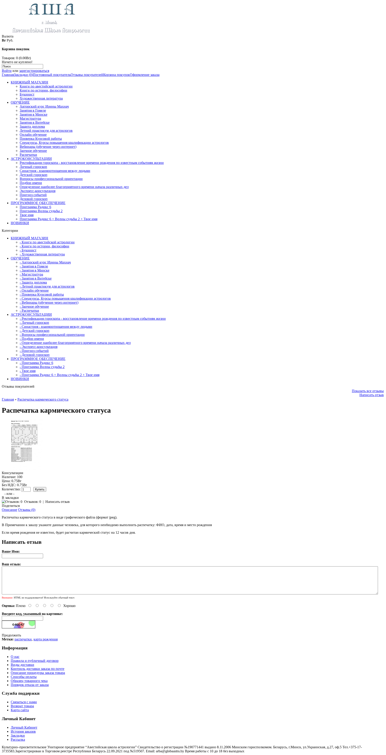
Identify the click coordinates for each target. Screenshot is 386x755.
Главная (8, 75)
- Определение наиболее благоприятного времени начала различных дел (75, 343)
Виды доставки (22, 665)
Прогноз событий (33, 195)
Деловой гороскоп (34, 199)
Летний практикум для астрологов (46, 130)
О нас (15, 657)
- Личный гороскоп (34, 322)
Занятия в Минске (33, 114)
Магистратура (30, 118)
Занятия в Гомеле (33, 110)
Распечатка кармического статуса (42, 399)
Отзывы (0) (26, 510)
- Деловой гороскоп (35, 355)
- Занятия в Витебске (36, 278)
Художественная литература (41, 98)
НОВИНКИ (20, 223)
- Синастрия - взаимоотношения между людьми (56, 326)
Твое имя (27, 215)
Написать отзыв (371, 395)
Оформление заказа (144, 75)
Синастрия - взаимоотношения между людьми (55, 171)
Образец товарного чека (29, 681)
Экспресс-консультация (37, 191)
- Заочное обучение (34, 306)
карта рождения (46, 639)
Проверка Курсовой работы (41, 138)
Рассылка (18, 739)
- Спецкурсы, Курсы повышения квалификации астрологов (65, 298)
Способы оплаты (24, 677)
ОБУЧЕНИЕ (20, 102)
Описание (9, 510)
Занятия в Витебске (35, 122)
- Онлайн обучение (34, 290)
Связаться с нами (24, 702)
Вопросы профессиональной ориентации (51, 179)
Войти (7, 71)
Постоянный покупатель (52, 75)
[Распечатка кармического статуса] (27, 469)
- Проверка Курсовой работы (42, 294)
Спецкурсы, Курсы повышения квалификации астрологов (64, 142)
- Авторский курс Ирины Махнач (45, 262)
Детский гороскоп (33, 175)
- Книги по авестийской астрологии (47, 242)
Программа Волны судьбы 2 (41, 211)
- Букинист (28, 250)
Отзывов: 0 (32, 502)
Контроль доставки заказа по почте (37, 669)
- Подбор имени (32, 339)
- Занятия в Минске (34, 270)
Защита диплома (32, 126)
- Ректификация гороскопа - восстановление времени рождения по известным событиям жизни (93, 318)
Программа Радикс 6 (35, 207)
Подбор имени (31, 183)
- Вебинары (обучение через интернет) (49, 302)
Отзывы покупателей (87, 75)
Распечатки (28, 155)
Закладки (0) (23, 75)
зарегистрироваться (34, 71)
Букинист (27, 94)
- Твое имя (28, 371)
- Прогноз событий (34, 351)
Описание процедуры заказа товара (38, 673)
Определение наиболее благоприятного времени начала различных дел (74, 187)
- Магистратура (31, 274)
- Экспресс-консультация (38, 347)
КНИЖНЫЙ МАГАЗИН (29, 82)
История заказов (23, 731)
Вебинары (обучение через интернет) (48, 146)
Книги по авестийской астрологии (46, 86)
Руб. (10, 40)
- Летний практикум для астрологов (47, 286)
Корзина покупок (116, 75)
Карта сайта (20, 710)
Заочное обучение (33, 151)
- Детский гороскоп (34, 331)
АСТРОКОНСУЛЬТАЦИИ (31, 159)
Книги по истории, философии (43, 90)
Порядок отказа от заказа (30, 685)
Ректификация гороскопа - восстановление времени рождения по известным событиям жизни (92, 163)
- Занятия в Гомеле (34, 266)
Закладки (18, 735)
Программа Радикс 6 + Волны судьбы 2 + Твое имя (58, 219)
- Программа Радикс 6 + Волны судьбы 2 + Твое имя (59, 375)
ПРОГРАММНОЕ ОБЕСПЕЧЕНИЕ (38, 203)
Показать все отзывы (368, 391)
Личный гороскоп (33, 167)
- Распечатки (29, 310)
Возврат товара (22, 706)
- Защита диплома (33, 282)
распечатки (23, 639)
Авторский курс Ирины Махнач (44, 106)
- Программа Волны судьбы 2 (42, 367)
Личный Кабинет (24, 727)
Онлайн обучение (33, 134)
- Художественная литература (42, 254)
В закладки (10, 498)
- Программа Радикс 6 (36, 363)
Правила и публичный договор (35, 661)
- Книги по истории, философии (44, 246)
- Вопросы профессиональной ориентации (52, 335)
